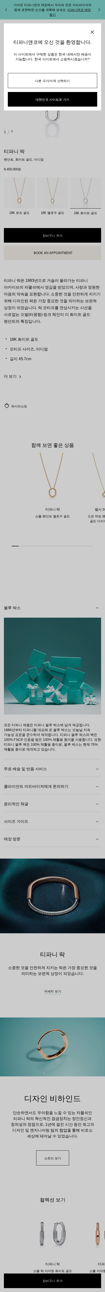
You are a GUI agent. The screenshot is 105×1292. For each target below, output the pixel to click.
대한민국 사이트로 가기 (52, 99)
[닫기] (92, 32)
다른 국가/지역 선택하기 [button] (52, 80)
